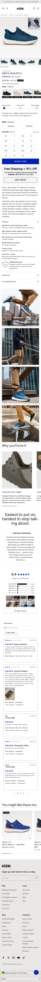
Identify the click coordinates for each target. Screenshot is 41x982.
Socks (4, 926)
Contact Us (6, 905)
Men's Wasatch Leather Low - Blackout (16, 728)
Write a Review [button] (21, 611)
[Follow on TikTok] (23, 957)
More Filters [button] (11, 633)
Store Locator (27, 919)
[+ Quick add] (30, 838)
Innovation (26, 890)
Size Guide (6, 894)
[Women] (9, 598)
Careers (25, 937)
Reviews (25, 894)
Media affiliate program (30, 947)
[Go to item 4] (31, 62)
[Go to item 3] (22, 62)
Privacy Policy (7, 937)
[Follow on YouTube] (18, 957)
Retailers (25, 951)
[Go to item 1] (4, 62)
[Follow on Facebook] (3, 957)
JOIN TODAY (20, 180)
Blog (24, 897)
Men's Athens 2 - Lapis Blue (13, 844)
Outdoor (11, 15)
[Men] (16, 598)
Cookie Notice (7, 945)
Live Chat (5, 908)
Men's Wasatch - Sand (11, 656)
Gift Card (5, 930)
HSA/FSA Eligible (8, 919)
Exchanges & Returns (9, 897)
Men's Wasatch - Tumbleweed (13, 702)
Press (24, 926)
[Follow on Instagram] (13, 957)
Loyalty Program (28, 934)
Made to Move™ (28, 930)
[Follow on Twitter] (8, 957)
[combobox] (20, 973)
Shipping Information (9, 890)
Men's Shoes (4, 15)
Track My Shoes (7, 901)
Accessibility (6, 934)
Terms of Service (8, 941)
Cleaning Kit (6, 923)
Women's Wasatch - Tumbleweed (14, 781)
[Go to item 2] (13, 62)
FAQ (24, 901)
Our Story (25, 923)
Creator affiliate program (27, 942)
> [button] (26, 793)
